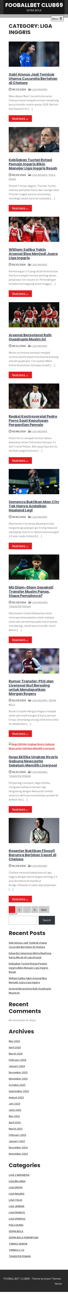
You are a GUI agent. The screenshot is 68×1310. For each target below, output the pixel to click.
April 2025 (15, 1122)
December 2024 (18, 1147)
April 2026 (15, 1047)
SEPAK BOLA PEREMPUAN (23, 1237)
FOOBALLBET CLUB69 (34, 5)
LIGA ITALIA (15, 1200)
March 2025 (15, 1129)
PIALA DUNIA (16, 1225)
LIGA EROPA (15, 1187)
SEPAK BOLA (16, 1231)
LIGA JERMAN (16, 1206)
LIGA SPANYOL (17, 1219)
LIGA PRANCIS (17, 1212)
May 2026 (14, 1041)
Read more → (20, 118)
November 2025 (18, 1078)
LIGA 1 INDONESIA (19, 1175)
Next (44, 909)
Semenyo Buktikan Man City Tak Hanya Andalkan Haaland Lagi (34, 506)
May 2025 (14, 1116)
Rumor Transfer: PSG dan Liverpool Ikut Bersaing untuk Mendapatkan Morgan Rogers (31, 687)
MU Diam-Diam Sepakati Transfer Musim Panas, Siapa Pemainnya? (31, 591)
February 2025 (17, 1135)
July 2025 (14, 1103)
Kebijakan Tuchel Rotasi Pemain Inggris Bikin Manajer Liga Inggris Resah (33, 164)
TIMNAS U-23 (16, 1250)
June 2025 (15, 1110)
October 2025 (17, 1085)
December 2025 (18, 1072)
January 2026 (17, 1066)
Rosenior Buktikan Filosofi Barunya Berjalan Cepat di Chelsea (32, 855)
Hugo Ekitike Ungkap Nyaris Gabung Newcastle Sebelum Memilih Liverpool (33, 761)
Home (58, 1283)
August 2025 (16, 1097)
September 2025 (19, 1091)
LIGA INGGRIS (39, 89)
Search (13, 914)
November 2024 (18, 1154)
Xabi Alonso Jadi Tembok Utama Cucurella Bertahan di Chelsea (33, 78)
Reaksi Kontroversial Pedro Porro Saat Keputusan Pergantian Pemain (33, 420)
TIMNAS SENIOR (18, 1244)
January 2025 (17, 1141)
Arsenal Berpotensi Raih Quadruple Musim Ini (30, 337)
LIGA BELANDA (17, 1181)
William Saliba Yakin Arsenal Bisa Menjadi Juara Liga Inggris (33, 253)
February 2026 (17, 1060)
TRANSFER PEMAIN (20, 606)
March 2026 (15, 1053)
